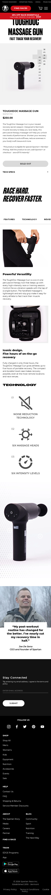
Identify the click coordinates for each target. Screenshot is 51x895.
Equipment (8, 759)
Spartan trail (26, 2)
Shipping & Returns (12, 801)
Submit (14, 703)
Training (30, 833)
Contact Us (8, 791)
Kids (5, 755)
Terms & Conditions (29, 889)
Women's (7, 750)
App (5, 857)
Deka (37, 2)
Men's (5, 745)
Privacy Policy (10, 889)
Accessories (8, 769)
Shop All (7, 740)
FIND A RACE (9, 839)
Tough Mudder (9, 2)
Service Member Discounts (15, 806)
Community (31, 819)
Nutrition (7, 764)
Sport (28, 823)
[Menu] (46, 8)
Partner (6, 833)
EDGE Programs (10, 853)
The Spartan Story (11, 819)
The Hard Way (32, 838)
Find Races (20, 8)
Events (6, 773)
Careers (6, 828)
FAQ (5, 796)
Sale (5, 778)
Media (5, 823)
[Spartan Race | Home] (5, 8)
